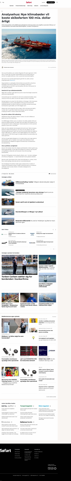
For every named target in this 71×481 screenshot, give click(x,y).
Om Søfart (36, 457)
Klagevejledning (28, 456)
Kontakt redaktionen (38, 451)
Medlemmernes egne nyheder (11, 316)
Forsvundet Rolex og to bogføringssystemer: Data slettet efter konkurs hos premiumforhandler (47, 410)
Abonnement (17, 451)
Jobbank (36, 5)
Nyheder (12, 5)
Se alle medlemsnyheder (51, 396)
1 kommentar (53, 173)
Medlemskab (17, 453)
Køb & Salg (29, 5)
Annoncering (17, 455)
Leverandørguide (44, 5)
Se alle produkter (18, 457)
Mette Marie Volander (9, 67)
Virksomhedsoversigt (20, 5)
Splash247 (12, 80)
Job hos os (36, 455)
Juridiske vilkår (27, 454)
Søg (3, 2)
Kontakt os (36, 453)
